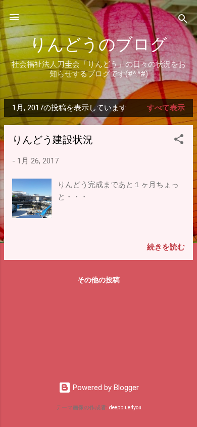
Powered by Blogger (105, 387)
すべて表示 (166, 107)
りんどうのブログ (98, 44)
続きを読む (166, 246)
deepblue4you (125, 407)
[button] (179, 141)
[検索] (183, 20)
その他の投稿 (98, 280)
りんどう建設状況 (52, 140)
